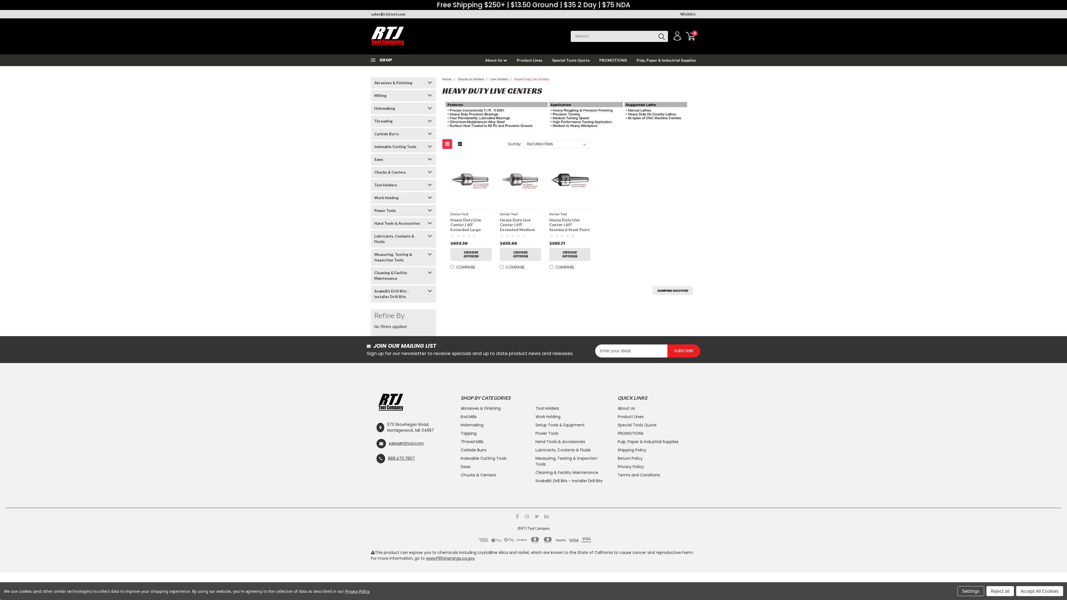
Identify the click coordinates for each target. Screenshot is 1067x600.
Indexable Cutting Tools (395, 146)
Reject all (1000, 591)
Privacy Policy (631, 466)
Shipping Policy (632, 450)
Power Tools (385, 210)
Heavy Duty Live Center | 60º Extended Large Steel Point (465, 227)
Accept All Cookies (1040, 591)
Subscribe (684, 351)
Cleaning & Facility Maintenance (390, 276)
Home (447, 79)
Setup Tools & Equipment (560, 425)
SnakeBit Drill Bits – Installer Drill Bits (569, 481)
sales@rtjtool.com (388, 14)
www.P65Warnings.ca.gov (450, 558)
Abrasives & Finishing (393, 83)
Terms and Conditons (639, 475)
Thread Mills (472, 441)
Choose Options (471, 254)
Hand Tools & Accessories (397, 223)
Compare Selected (672, 290)
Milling (380, 95)
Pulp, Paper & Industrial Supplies (666, 60)
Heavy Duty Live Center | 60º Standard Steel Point (569, 225)
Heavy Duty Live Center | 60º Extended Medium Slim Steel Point (517, 227)
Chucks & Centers (390, 172)
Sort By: (514, 144)
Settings (970, 591)
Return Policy (630, 458)
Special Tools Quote (571, 60)
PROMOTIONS (613, 60)
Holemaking (384, 108)
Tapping (469, 433)
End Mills (469, 416)
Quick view (471, 181)
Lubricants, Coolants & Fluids (394, 239)
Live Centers (499, 79)
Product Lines (529, 60)
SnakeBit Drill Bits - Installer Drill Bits (391, 294)
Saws (378, 159)
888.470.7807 (401, 458)
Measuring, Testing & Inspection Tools (393, 257)
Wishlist (688, 14)
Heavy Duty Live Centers (531, 79)
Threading (383, 121)
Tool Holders (385, 185)
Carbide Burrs (386, 134)
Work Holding (386, 198)
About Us (494, 60)
